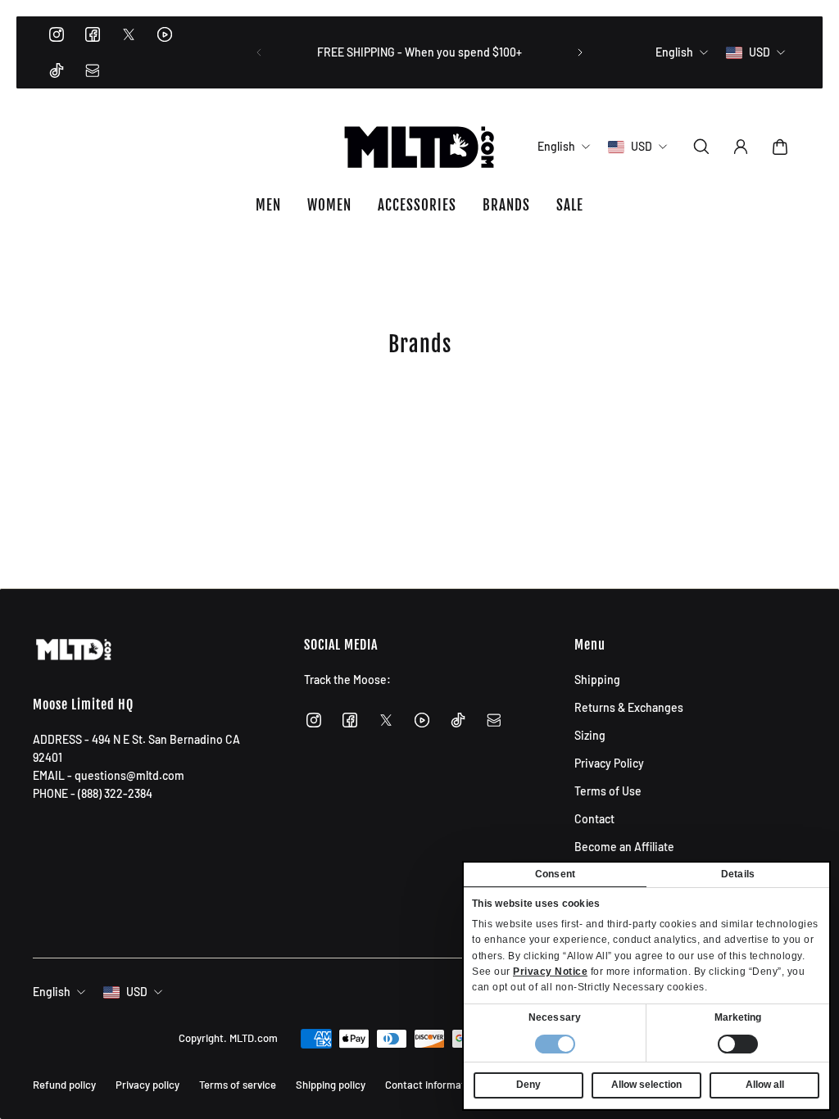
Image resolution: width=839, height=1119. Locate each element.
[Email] (93, 70)
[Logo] (419, 146)
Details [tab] (738, 874)
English (51, 992)
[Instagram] (57, 34)
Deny (528, 1084)
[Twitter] (129, 34)
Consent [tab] (555, 874)
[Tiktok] (57, 70)
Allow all (765, 1084)
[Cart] (780, 147)
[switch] (738, 1044)
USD (136, 992)
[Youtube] (165, 34)
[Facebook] (93, 34)
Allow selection (646, 1084)
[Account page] (740, 147)
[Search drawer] (701, 147)
